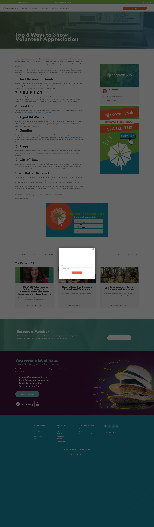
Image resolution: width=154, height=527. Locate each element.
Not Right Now (77, 275)
